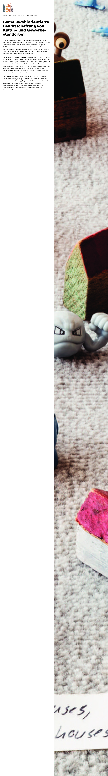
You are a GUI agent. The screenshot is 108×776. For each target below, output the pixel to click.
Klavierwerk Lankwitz (16, 15)
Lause (5, 15)
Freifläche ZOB (32, 15)
